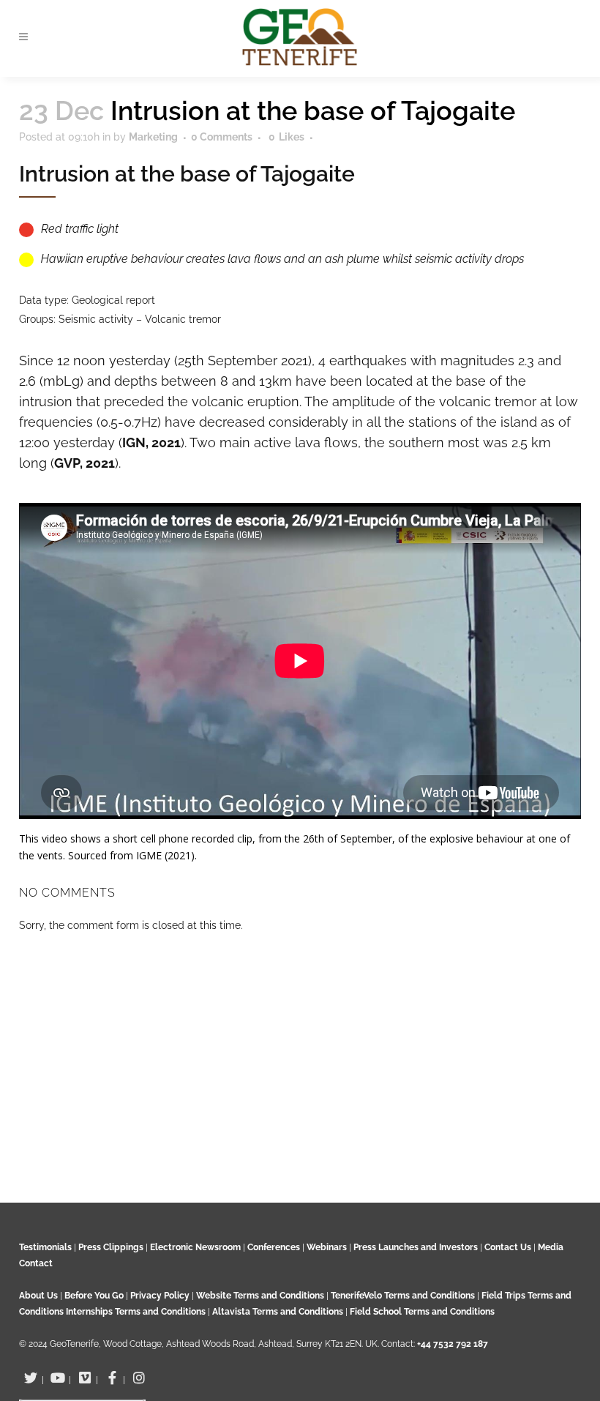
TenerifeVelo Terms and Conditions (404, 1295)
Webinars (327, 1247)
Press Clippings (110, 1247)
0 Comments (221, 137)
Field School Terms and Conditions (422, 1312)
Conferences (273, 1247)
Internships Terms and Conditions (137, 1312)
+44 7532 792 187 (452, 1344)
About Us (38, 1295)
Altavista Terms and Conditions (277, 1312)
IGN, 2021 (151, 442)
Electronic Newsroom (195, 1247)
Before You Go (93, 1295)
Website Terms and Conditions (261, 1295)
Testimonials (45, 1247)
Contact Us (507, 1247)
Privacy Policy (160, 1295)
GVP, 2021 (84, 463)
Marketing (153, 137)
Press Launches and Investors (415, 1247)
